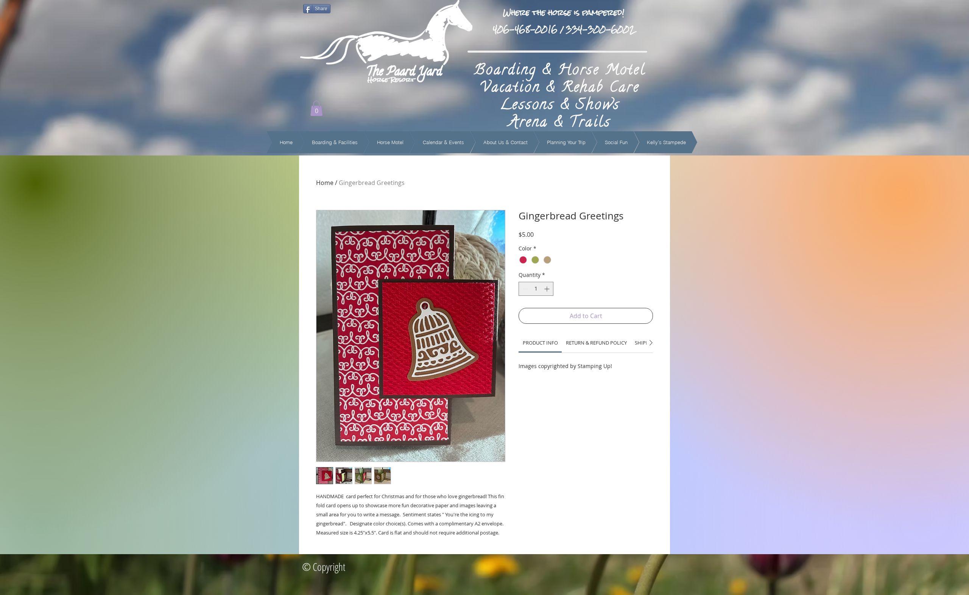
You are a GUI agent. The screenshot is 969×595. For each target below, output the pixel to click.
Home (324, 183)
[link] (540, 342)
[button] (316, 108)
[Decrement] (524, 288)
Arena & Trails (560, 123)
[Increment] (547, 288)
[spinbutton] (536, 288)
